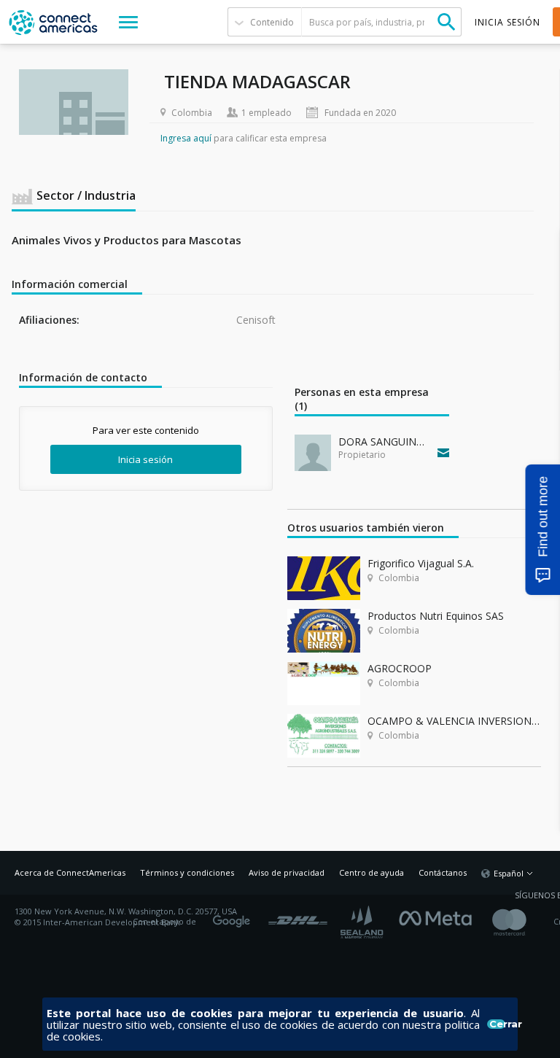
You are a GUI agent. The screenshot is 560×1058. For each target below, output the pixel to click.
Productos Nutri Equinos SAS (436, 616)
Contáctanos (443, 872)
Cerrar (497, 1024)
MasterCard (521, 922)
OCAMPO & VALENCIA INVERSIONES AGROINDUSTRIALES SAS (454, 721)
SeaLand (363, 922)
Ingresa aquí (185, 138)
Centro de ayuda (371, 872)
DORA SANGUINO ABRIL (384, 441)
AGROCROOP (400, 668)
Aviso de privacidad (286, 872)
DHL (297, 916)
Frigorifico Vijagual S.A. (421, 563)
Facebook (439, 916)
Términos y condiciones (187, 872)
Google (234, 916)
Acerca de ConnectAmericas (70, 872)
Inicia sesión (145, 459)
